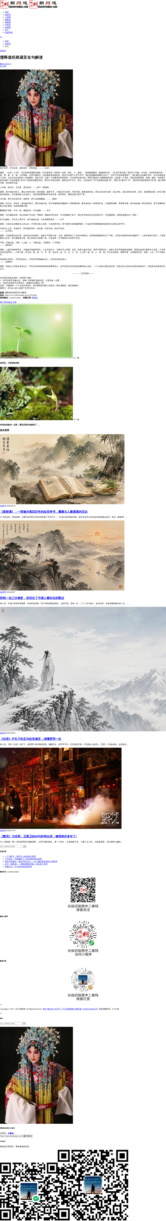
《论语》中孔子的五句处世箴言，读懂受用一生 (30, 738)
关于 (7, 30)
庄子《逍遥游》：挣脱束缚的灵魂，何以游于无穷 (26, 864)
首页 (7, 12)
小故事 (8, 17)
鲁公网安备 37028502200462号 (85, 1009)
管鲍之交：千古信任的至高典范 (18, 867)
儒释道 (8, 20)
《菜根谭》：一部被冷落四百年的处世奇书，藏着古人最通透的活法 (43, 511)
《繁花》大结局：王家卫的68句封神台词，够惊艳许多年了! (38, 836)
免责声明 (9, 33)
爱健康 (8, 22)
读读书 (8, 15)
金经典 (8, 27)
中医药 (8, 25)
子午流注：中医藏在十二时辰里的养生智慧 (23, 859)
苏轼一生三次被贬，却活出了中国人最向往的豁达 (32, 597)
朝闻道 (35, 298)
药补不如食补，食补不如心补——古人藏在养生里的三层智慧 (31, 861)
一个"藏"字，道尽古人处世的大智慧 (20, 856)
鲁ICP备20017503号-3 (52, 1009)
